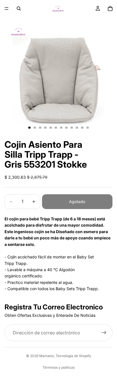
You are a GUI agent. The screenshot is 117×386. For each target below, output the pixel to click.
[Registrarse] (104, 333)
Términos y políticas (59, 367)
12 (87, 127)
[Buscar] (18, 8)
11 (82, 127)
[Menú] (6, 8)
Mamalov (46, 356)
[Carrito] (110, 8)
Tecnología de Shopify (73, 356)
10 (77, 127)
